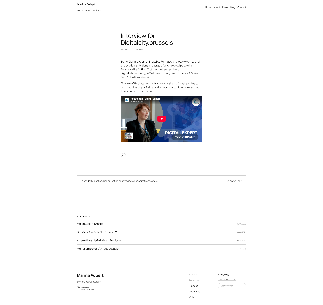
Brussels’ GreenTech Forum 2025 (97, 232)
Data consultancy (135, 49)
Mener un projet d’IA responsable (98, 248)
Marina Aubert (86, 4)
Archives (223, 275)
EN (123, 155)
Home (208, 7)
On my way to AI (234, 180)
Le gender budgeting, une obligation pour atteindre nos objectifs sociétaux (119, 180)
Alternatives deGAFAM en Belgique (99, 240)
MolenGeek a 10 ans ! (90, 223)
